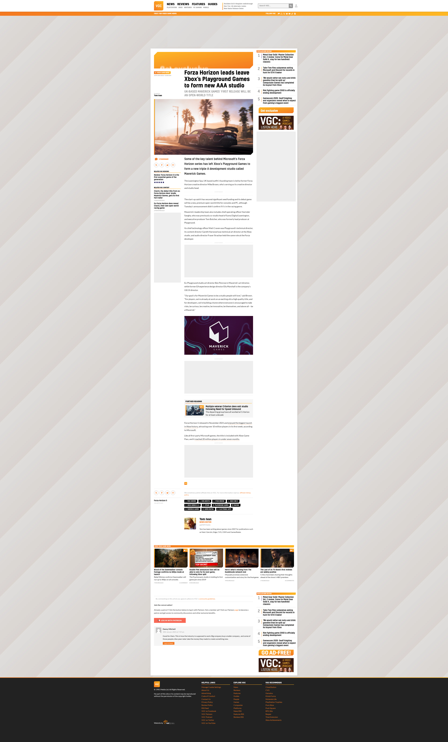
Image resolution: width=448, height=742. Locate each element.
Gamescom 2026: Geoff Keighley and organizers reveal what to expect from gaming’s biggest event (279, 100)
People (236, 699)
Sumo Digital (232, 215)
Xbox (180, 7)
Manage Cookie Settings (211, 687)
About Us (205, 690)
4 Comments (289, 580)
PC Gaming (197, 7)
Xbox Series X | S (193, 505)
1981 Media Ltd (162, 689)
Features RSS (239, 714)
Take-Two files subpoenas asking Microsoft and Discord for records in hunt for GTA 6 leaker (279, 70)
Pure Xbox (270, 705)
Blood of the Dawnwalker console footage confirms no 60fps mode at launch (169, 572)
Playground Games (221, 505)
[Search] (291, 6)
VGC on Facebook (208, 711)
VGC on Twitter (207, 720)
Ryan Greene (219, 501)
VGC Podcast (206, 717)
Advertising (206, 693)
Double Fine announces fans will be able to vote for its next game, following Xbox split (204, 572)
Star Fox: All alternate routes (235, 6)
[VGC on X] (284, 13)
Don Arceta (205, 501)
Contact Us (206, 699)
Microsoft (191, 430)
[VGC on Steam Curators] (295, 13)
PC (236, 203)
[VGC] (158, 6)
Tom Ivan (158, 95)
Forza (249, 181)
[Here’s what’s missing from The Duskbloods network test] (242, 558)
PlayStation (172, 7)
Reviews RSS (239, 717)
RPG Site (269, 711)
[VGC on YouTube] (289, 13)
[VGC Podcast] (281, 13)
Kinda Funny (271, 696)
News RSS (238, 711)
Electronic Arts (225, 509)
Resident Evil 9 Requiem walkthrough (238, 4)
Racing (236, 505)
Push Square (271, 708)
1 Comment (163, 159)
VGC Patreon (206, 714)
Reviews (183, 4)
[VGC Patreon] (279, 13)
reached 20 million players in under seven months (217, 439)
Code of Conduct (208, 696)
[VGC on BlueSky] (287, 13)
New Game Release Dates (234, 8)
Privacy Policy (207, 702)
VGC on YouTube (208, 723)
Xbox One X (234, 501)
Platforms (238, 708)
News (171, 4)
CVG (268, 690)
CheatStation (271, 687)
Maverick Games (205, 295)
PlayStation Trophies (274, 702)
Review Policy (207, 705)
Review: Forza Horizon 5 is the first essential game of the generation (166, 177)
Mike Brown (213, 184)
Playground (189, 222)
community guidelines (207, 599)
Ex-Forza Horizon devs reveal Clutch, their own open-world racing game (166, 206)
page (236, 610)
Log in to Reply (168, 643)
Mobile (206, 7)
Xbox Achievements (274, 720)
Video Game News (163, 72)
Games (236, 702)
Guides (212, 4)
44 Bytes (168, 722)
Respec (268, 714)
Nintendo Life (271, 699)
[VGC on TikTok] (292, 13)
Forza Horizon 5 (160, 501)
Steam (207, 505)
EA (197, 286)
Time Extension (272, 717)
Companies (238, 705)
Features (198, 4)
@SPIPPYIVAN (205, 525)
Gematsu (269, 693)
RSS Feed (205, 708)
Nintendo (188, 7)
